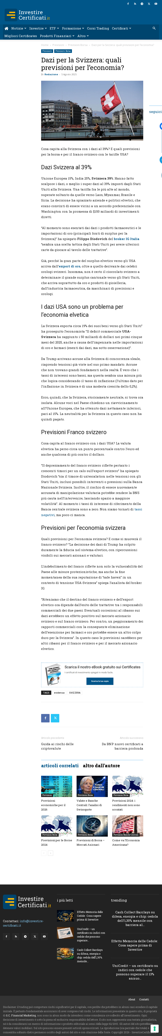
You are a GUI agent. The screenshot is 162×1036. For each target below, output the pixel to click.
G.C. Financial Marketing (21, 1015)
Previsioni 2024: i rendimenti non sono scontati (126, 805)
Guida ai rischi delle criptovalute (57, 746)
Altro (81, 36)
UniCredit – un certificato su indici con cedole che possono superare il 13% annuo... (135, 972)
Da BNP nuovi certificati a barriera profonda (122, 746)
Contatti (144, 999)
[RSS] (135, 4)
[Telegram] (142, 4)
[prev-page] (43, 853)
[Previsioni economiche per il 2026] (56, 786)
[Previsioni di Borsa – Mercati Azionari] (92, 826)
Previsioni (58, 45)
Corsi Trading (98, 28)
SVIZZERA (74, 692)
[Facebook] (128, 4)
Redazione (51, 74)
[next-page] (50, 853)
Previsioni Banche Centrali (125, 834)
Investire (36, 28)
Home (45, 45)
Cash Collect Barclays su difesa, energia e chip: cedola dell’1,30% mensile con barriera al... (135, 918)
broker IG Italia (126, 239)
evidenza (59, 692)
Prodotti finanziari (55, 36)
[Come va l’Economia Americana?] (127, 826)
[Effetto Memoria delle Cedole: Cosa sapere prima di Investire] (65, 916)
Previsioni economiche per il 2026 (53, 805)
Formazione (71, 28)
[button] (154, 28)
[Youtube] (156, 4)
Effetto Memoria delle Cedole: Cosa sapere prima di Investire (90, 915)
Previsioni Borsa (78, 45)
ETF (53, 28)
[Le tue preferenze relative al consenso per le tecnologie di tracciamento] (155, 1029)
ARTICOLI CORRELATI (60, 765)
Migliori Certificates (20, 36)
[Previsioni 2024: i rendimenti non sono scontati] (127, 786)
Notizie (17, 28)
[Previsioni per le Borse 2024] (56, 826)
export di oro (69, 266)
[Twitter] (149, 4)
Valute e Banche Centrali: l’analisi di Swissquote (89, 805)
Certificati (120, 28)
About (131, 999)
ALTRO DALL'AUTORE (101, 765)
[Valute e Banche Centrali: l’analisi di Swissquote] (92, 786)
